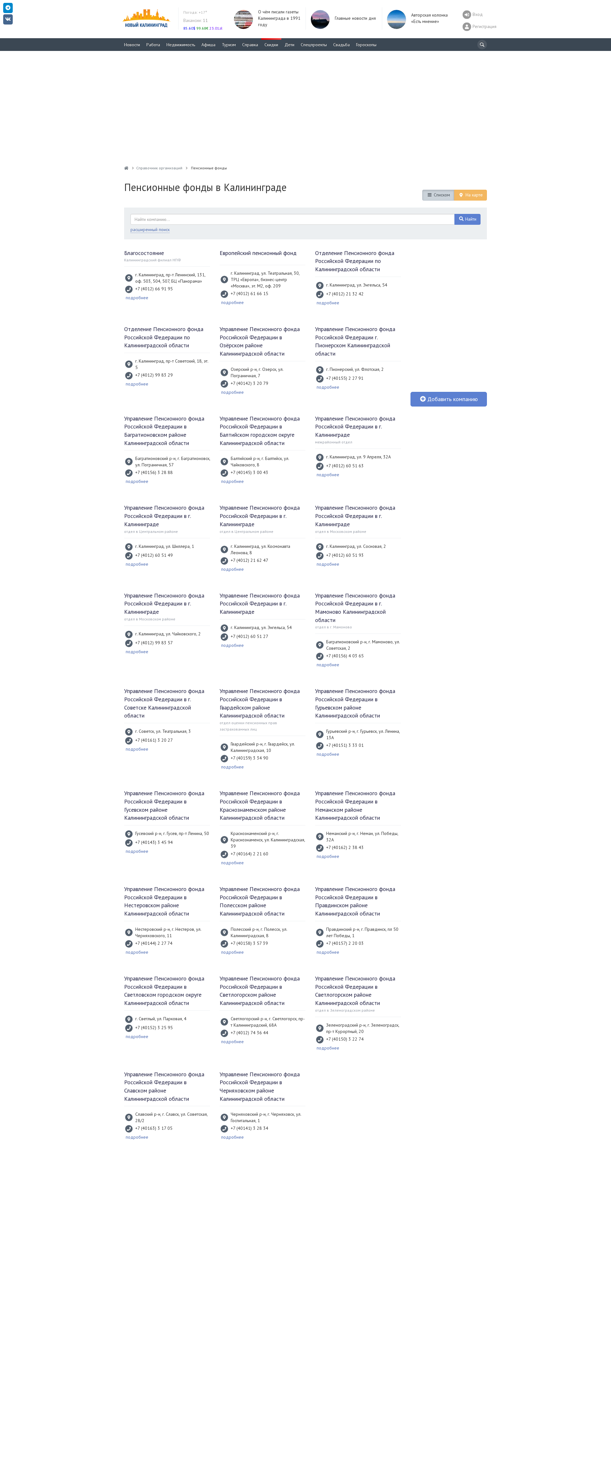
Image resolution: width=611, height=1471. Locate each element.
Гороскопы (366, 44)
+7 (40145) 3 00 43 (249, 472)
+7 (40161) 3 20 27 (154, 740)
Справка (250, 44)
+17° (195, 12)
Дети (289, 44)
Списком (441, 195)
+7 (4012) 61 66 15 (249, 293)
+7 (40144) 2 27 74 (153, 943)
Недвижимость (180, 44)
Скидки (271, 44)
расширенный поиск (150, 229)
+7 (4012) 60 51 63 (345, 466)
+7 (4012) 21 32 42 (345, 294)
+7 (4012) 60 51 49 (154, 555)
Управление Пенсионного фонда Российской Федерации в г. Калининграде (355, 426)
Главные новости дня (355, 18)
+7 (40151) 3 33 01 (345, 745)
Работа (153, 44)
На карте (473, 195)
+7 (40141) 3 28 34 (249, 1128)
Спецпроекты (314, 44)
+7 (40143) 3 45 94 (154, 842)
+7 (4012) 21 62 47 (249, 560)
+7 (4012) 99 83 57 (154, 643)
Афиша (208, 44)
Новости (132, 44)
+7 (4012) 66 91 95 (154, 289)
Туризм (229, 44)
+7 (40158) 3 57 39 (249, 943)
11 (195, 20)
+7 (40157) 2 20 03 (345, 943)
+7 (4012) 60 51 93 (345, 555)
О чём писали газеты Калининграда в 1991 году (279, 18)
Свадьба (341, 44)
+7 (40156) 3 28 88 (154, 472)
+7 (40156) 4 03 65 (345, 656)
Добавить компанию (452, 399)
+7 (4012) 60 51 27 (249, 636)
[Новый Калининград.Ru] (126, 168)
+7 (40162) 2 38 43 (345, 847)
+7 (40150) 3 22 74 (345, 1039)
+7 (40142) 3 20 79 (249, 383)
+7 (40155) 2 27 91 (344, 378)
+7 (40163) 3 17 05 (153, 1128)
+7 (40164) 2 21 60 (249, 854)
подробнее (137, 298)
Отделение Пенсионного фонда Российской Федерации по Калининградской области (354, 261)
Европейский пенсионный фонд (258, 253)
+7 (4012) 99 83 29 (154, 375)
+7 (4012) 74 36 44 (249, 1033)
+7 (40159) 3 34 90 (249, 758)
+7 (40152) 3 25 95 (154, 1027)
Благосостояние (144, 253)
